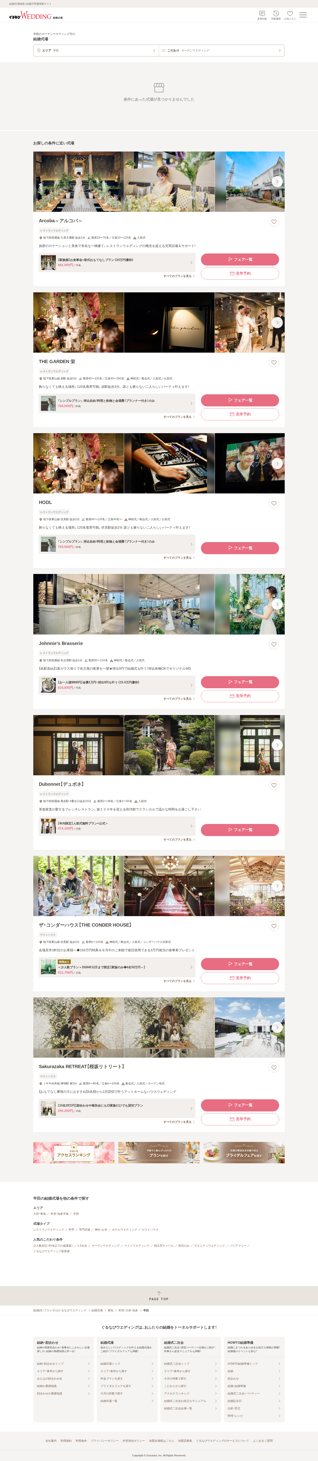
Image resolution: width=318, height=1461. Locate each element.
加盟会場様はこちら (161, 1440)
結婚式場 (97, 1310)
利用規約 (66, 1440)
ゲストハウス (150, 1229)
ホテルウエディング (124, 1229)
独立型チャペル (164, 1245)
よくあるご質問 (263, 1440)
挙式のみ (183, 1245)
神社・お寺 (101, 1229)
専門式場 (84, 1229)
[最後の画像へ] (277, 181)
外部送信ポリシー (134, 1440)
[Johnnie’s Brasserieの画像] (159, 604)
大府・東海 (39, 1213)
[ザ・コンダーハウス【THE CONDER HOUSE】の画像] (159, 886)
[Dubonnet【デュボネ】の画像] (159, 745)
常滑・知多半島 (60, 1213)
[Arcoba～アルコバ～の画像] (159, 182)
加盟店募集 (185, 1440)
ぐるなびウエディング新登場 (51, 1251)
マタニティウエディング (209, 1245)
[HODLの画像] (159, 463)
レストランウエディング (48, 1229)
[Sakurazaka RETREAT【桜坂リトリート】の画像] (159, 1027)
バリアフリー (238, 1245)
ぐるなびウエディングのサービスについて (222, 1440)
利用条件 (81, 1440)
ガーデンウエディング (106, 1245)
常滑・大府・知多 (128, 1310)
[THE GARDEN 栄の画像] (159, 322)
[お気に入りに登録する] (274, 221)
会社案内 (51, 1440)
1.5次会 (82, 1245)
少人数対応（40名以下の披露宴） (53, 1245)
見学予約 (243, 273)
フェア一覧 (243, 259)
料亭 (71, 1229)
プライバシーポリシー (105, 1440)
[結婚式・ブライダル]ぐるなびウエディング (59, 1310)
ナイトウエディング (136, 1245)
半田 (76, 1213)
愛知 (110, 1310)
